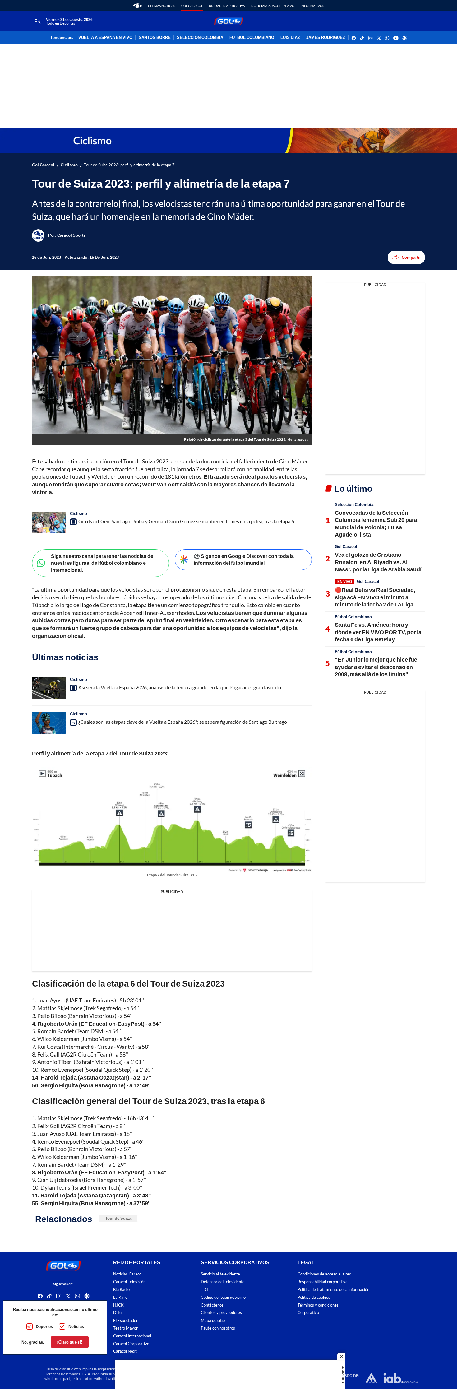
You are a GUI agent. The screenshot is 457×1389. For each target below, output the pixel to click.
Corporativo (308, 1313)
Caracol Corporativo (131, 1344)
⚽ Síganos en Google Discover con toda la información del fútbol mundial (244, 559)
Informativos (312, 5)
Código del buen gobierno (223, 1297)
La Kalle (120, 1297)
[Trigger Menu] (37, 21)
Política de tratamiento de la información (333, 1290)
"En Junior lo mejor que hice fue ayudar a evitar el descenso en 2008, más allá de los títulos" (376, 666)
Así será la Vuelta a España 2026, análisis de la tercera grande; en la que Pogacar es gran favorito (179, 687)
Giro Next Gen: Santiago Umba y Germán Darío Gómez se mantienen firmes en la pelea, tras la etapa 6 (186, 521)
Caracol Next (125, 1351)
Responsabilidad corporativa (323, 1282)
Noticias (76, 1326)
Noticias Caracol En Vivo (272, 5)
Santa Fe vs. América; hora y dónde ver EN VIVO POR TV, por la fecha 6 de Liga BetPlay (378, 632)
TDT (205, 1290)
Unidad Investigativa (227, 5)
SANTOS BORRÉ (155, 37)
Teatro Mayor (125, 1328)
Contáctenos (212, 1305)
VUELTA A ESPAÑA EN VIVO (105, 37)
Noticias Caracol (127, 1274)
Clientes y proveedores (221, 1313)
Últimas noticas (161, 5)
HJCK (118, 1305)
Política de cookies (314, 1297)
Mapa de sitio (213, 1320)
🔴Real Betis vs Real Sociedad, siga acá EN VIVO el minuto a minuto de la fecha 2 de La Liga (375, 597)
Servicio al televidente (220, 1274)
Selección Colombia (354, 504)
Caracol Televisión (129, 1282)
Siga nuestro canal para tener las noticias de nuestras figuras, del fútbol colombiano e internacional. (102, 563)
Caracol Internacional (132, 1336)
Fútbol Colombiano (353, 616)
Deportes (44, 1326)
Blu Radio (121, 1290)
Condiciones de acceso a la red (324, 1274)
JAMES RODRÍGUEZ (325, 37)
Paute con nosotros (218, 1328)
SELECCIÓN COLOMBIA (200, 37)
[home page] (137, 5)
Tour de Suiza (118, 1218)
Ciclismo (69, 165)
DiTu (117, 1313)
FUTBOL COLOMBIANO (251, 37)
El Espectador (125, 1320)
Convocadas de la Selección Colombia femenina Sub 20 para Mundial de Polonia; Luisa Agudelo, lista (376, 523)
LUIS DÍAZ (290, 37)
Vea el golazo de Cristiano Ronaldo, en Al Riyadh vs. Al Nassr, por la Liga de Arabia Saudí (378, 562)
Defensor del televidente (223, 1282)
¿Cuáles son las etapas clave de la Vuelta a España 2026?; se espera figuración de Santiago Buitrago (182, 722)
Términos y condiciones (318, 1305)
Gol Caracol (192, 5)
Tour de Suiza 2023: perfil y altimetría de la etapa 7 (129, 165)
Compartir (411, 257)
